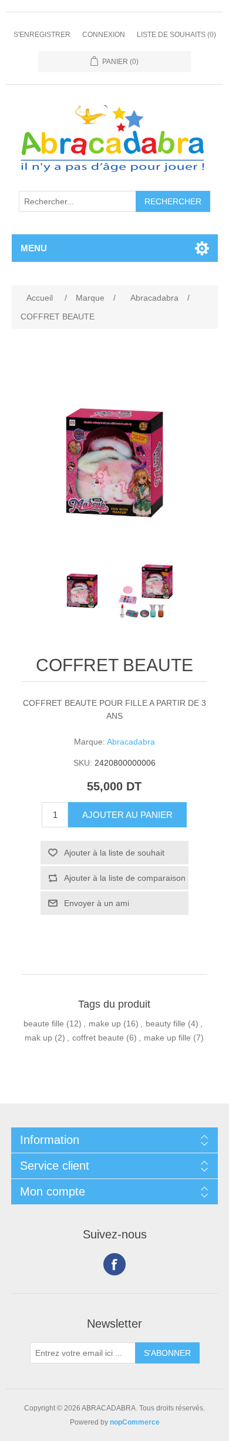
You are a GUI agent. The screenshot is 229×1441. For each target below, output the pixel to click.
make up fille (167, 1037)
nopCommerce (135, 1422)
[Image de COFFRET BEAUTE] (82, 590)
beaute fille (43, 1023)
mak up (38, 1037)
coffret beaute (98, 1037)
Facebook (114, 1264)
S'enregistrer (42, 35)
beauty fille (166, 1023)
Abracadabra (131, 741)
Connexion (103, 35)
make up (105, 1023)
